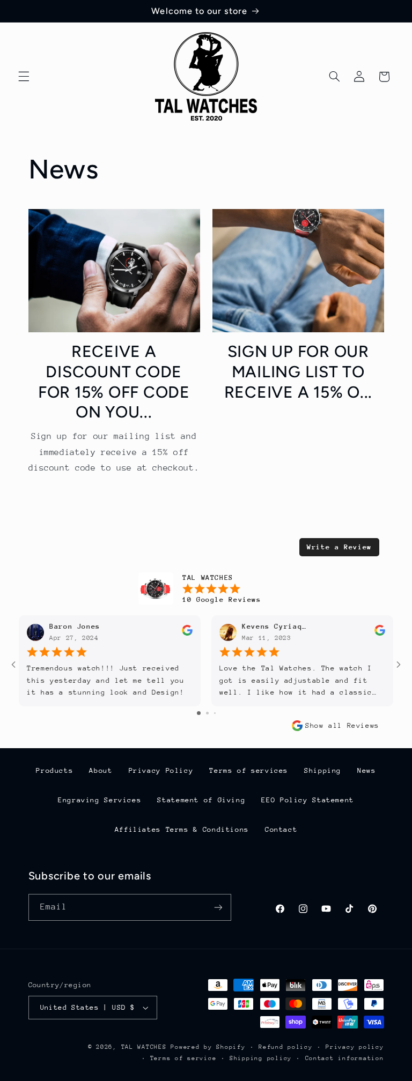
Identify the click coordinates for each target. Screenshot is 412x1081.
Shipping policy (261, 1058)
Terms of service (183, 1058)
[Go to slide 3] (215, 713)
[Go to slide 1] (199, 713)
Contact (281, 829)
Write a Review (339, 547)
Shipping (322, 770)
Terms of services (248, 770)
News (366, 770)
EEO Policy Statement (307, 800)
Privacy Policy (161, 770)
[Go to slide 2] (207, 713)
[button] (23, 76)
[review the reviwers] (187, 633)
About (100, 770)
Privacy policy (355, 1046)
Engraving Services (99, 800)
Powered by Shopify (208, 1046)
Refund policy (286, 1046)
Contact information (344, 1058)
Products (54, 770)
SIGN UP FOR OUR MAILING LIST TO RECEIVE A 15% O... (298, 371)
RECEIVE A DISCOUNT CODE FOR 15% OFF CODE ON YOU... (114, 381)
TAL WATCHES (144, 1046)
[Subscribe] (217, 907)
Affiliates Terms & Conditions (182, 829)
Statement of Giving (201, 800)
